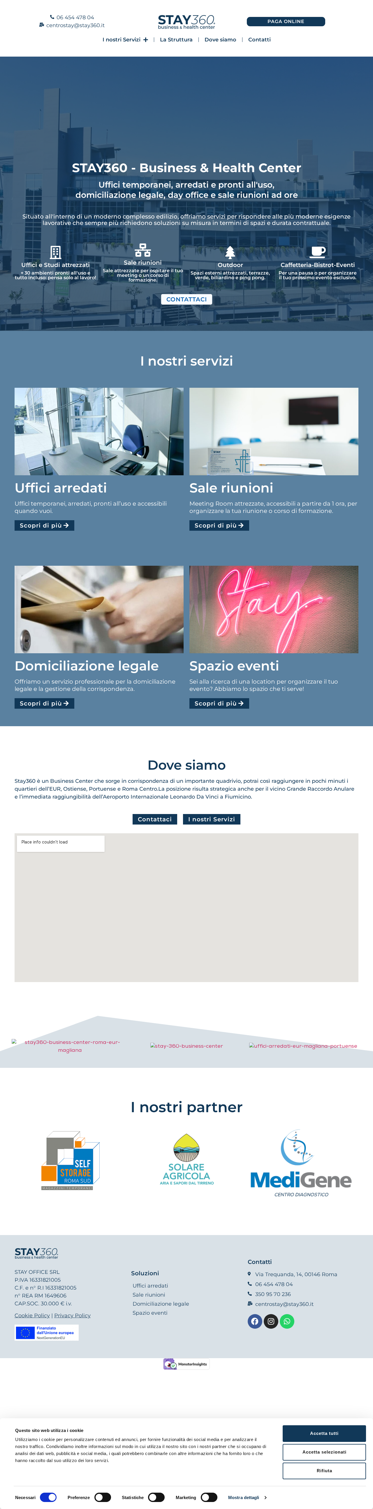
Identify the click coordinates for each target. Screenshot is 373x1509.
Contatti (259, 39)
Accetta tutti (324, 1433)
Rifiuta (324, 1470)
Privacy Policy (72, 1315)
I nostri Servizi (121, 39)
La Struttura (176, 39)
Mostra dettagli (243, 1497)
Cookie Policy (32, 1315)
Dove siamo (220, 39)
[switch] (102, 1497)
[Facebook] (255, 1321)
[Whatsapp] (287, 1321)
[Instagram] (271, 1321)
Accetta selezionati (324, 1451)
